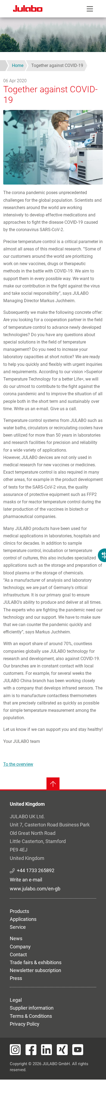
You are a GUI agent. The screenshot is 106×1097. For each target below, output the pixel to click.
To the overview (18, 764)
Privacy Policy (24, 1024)
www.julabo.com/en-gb (35, 888)
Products (19, 911)
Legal (16, 1000)
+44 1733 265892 (35, 870)
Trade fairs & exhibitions (35, 962)
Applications (23, 919)
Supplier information (32, 1008)
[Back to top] (53, 783)
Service (18, 927)
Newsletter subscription (35, 970)
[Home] (27, 9)
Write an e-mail (26, 879)
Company (20, 946)
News (16, 938)
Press (16, 978)
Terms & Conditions (31, 1016)
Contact (18, 954)
